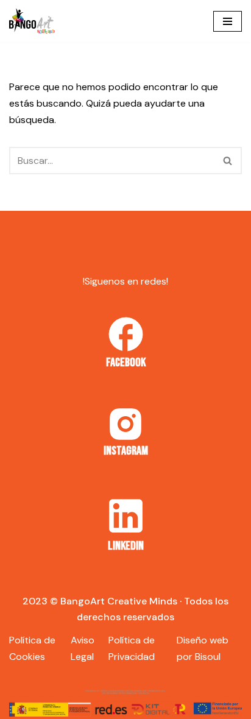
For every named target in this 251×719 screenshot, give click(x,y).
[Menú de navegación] (227, 21)
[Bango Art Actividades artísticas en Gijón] (32, 21)
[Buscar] (228, 160)
